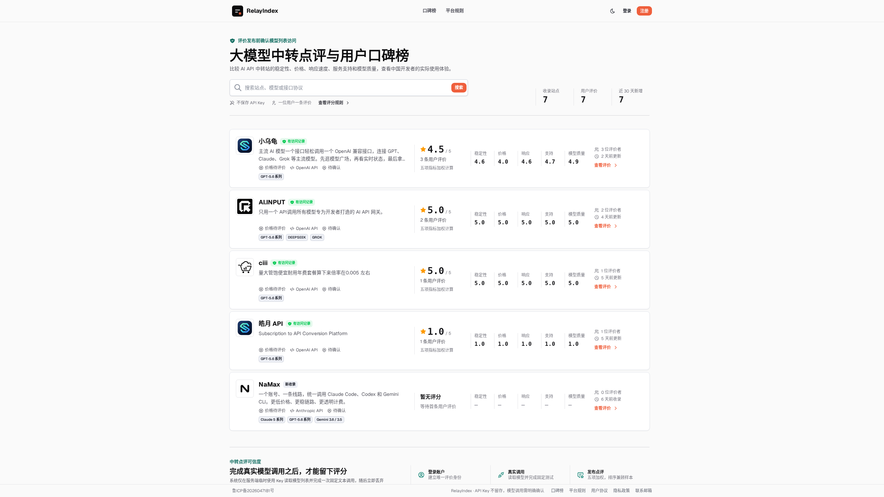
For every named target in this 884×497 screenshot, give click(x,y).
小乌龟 (268, 141)
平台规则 (455, 10)
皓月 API (271, 324)
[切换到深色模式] (612, 11)
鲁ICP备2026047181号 (253, 491)
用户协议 (599, 491)
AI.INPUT (272, 202)
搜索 (459, 87)
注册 (644, 11)
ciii (263, 263)
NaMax (269, 384)
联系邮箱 (643, 491)
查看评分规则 (330, 103)
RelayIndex (262, 10)
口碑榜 (429, 10)
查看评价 (602, 165)
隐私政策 (621, 491)
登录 (627, 11)
